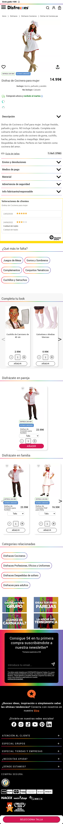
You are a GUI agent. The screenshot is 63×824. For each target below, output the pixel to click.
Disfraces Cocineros (14, 555)
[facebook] (14, 724)
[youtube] (35, 724)
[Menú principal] (3, 7)
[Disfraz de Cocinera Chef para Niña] (37, 466)
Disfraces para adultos (15, 585)
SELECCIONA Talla (31, 819)
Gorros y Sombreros (37, 260)
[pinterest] (42, 724)
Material (6, 176)
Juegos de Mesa (12, 260)
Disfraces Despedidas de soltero (20, 575)
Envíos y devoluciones (14, 162)
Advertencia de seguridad (16, 184)
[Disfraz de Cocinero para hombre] (22, 389)
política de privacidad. (15, 679)
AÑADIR (18, 363)
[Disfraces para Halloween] (46, 627)
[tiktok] (28, 724)
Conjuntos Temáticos (37, 270)
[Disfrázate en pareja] (46, 611)
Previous (2, 337)
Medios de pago (10, 169)
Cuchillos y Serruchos (15, 280)
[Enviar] (53, 664)
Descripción (8, 116)
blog (36, 710)
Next (58, 337)
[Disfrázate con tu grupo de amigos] (14, 611)
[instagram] (21, 724)
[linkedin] (49, 724)
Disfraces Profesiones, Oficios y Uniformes (26, 565)
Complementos (11, 270)
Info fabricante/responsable (17, 191)
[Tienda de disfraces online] (18, 8)
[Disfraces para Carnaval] (14, 627)
